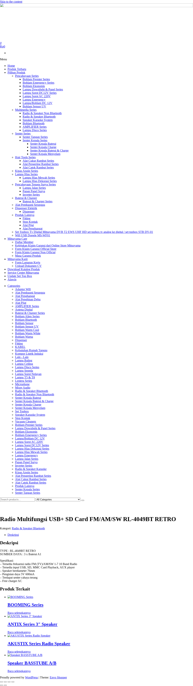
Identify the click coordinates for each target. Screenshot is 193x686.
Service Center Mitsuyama (23, 272)
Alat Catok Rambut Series (38, 167)
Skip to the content (11, 1)
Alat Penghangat (32, 228)
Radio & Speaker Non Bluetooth (42, 113)
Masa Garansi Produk (28, 255)
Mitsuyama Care (17, 238)
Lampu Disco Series (35, 130)
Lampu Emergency (34, 99)
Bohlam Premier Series (36, 79)
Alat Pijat (28, 225)
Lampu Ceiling (24, 363)
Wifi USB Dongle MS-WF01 (32, 235)
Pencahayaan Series (27, 75)
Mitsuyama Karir (18, 259)
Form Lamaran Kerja (27, 262)
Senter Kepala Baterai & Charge (49, 150)
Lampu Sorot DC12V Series (40, 92)
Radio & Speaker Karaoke (31, 469)
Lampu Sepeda (24, 370)
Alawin (12, 279)
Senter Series (23, 133)
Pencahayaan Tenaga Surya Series (35, 184)
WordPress (31, 677)
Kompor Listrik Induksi (29, 353)
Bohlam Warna (24, 336)
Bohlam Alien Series (27, 316)
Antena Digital (24, 309)
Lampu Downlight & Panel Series (43, 89)
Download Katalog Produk (24, 269)
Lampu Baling (23, 360)
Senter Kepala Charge (43, 147)
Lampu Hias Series (26, 174)
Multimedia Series (26, 109)
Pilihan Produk (16, 72)
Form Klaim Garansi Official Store (35, 248)
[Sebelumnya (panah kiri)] (1, 685)
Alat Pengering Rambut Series (41, 164)
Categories (14, 285)
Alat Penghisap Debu (28, 299)
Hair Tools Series (25, 157)
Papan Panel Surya (34, 191)
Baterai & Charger (26, 198)
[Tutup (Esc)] (12, 681)
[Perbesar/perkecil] (1, 681)
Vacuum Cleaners (25, 421)
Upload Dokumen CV (28, 265)
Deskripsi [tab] (13, 534)
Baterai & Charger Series (37, 201)
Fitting (26, 218)
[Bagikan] (9, 681)
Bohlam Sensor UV (34, 106)
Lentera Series (23, 380)
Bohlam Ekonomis (34, 86)
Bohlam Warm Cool (27, 330)
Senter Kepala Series (35, 140)
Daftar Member (24, 242)
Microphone (22, 384)
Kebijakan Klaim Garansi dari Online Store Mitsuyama (47, 245)
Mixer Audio (22, 387)
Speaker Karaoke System (38, 120)
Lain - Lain (21, 357)
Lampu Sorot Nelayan (28, 374)
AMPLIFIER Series (35, 126)
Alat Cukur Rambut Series (38, 160)
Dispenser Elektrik (26, 208)
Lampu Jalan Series (34, 187)
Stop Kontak (30, 221)
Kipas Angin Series (26, 170)
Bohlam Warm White (27, 333)
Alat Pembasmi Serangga (30, 204)
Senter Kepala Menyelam (45, 153)
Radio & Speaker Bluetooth (39, 116)
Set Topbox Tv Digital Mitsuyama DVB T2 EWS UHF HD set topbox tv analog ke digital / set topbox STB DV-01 (84, 232)
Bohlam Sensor (24, 323)
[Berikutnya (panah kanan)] (5, 685)
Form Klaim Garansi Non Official (35, 252)
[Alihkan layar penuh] (5, 681)
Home (11, 65)
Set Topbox (22, 411)
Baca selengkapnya (19, 612)
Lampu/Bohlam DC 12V (37, 103)
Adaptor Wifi (23, 289)
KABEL (20, 346)
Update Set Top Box (20, 276)
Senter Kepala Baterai (43, 143)
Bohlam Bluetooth (33, 123)
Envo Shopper (58, 677)
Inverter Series (31, 194)
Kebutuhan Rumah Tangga (31, 350)
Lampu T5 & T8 (25, 377)
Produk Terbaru (17, 69)
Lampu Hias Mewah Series (39, 177)
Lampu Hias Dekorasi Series (40, 181)
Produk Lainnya (24, 215)
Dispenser (28, 211)
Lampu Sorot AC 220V (37, 96)
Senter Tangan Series (35, 137)
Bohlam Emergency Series (38, 82)
